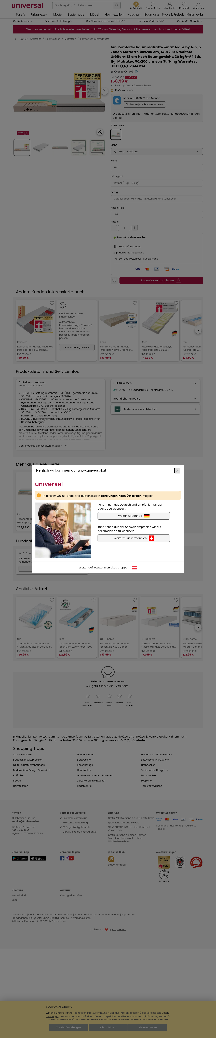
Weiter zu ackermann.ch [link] (130, 538)
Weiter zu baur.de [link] (130, 515)
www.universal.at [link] (105, 567)
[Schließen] (177, 470)
